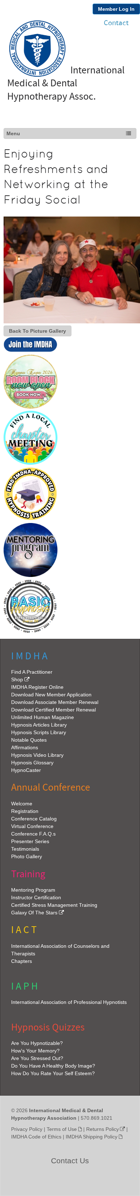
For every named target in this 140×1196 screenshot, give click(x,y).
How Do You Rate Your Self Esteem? (53, 1073)
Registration (24, 811)
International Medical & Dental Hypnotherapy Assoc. (66, 83)
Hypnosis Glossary (32, 762)
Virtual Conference (32, 826)
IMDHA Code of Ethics (36, 1137)
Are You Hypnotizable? (37, 1043)
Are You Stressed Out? (37, 1058)
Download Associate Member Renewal (54, 702)
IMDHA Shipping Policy (91, 1137)
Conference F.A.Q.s (33, 834)
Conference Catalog (34, 819)
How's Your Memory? (35, 1051)
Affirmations (24, 747)
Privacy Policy (26, 1129)
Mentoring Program (33, 890)
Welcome (21, 803)
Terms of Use (62, 1129)
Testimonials (25, 849)
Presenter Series (30, 841)
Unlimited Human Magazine (42, 717)
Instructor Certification (36, 897)
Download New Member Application (51, 694)
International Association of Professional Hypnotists (69, 1002)
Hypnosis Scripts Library (38, 732)
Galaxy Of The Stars (34, 912)
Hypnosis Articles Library (39, 725)
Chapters (21, 961)
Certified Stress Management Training (54, 905)
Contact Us (70, 1160)
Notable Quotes (29, 740)
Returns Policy (102, 1129)
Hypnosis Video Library (37, 755)
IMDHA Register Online (37, 687)
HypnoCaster (26, 770)
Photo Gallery (26, 856)
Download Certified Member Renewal (53, 710)
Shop (17, 679)
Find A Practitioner (31, 672)
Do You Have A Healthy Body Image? (53, 1066)
